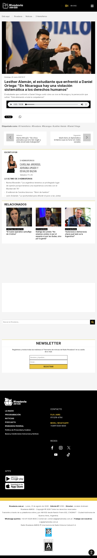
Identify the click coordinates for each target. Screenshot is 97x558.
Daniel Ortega (74, 126)
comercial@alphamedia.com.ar (59, 519)
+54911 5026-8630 (58, 426)
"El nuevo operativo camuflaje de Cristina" (18, 233)
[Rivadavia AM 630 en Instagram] (62, 448)
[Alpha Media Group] (48, 545)
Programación (13, 415)
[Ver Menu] (92, 6)
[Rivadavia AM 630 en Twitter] (70, 447)
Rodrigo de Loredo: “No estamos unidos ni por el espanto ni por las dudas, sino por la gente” (48, 235)
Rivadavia (37, 126)
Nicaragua (47, 126)
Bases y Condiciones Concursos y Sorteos (22, 434)
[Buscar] (92, 322)
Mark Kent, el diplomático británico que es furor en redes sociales (67, 140)
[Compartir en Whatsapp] (20, 117)
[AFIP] (48, 532)
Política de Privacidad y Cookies (18, 430)
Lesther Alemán (60, 126)
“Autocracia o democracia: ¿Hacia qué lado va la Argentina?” (76, 234)
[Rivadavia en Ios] (14, 486)
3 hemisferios (25, 126)
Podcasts (10, 422)
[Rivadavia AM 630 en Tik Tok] (68, 454)
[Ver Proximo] (87, 137)
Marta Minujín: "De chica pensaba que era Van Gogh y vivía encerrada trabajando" (28, 140)
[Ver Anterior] (10, 137)
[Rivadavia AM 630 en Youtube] (55, 454)
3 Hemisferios (27, 160)
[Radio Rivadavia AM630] (12, 6)
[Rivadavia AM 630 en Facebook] (53, 448)
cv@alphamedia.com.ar (48, 522)
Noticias (9, 418)
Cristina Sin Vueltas (15, 229)
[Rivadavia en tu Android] (14, 479)
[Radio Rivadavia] (15, 401)
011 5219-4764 (56, 417)
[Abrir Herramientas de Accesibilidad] (91, 552)
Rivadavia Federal (14, 426)
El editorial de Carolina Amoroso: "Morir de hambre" (27, 192)
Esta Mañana (41, 229)
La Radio (9, 411)
